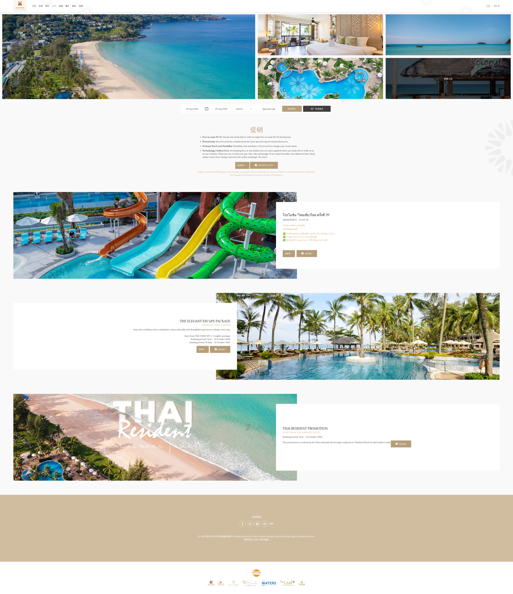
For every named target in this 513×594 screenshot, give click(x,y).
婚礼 (74, 6)
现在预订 (292, 108)
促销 (54, 6)
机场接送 (319, 108)
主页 (34, 6)
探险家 (288, 253)
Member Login (265, 165)
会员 (256, 539)
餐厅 (67, 6)
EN (495, 6)
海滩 (81, 6)
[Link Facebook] (242, 524)
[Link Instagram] (250, 524)
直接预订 (241, 165)
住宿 (41, 6)
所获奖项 (248, 539)
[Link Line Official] (257, 524)
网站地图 (264, 539)
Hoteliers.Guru (307, 536)
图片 (47, 6)
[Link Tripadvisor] (265, 524)
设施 (61, 6)
